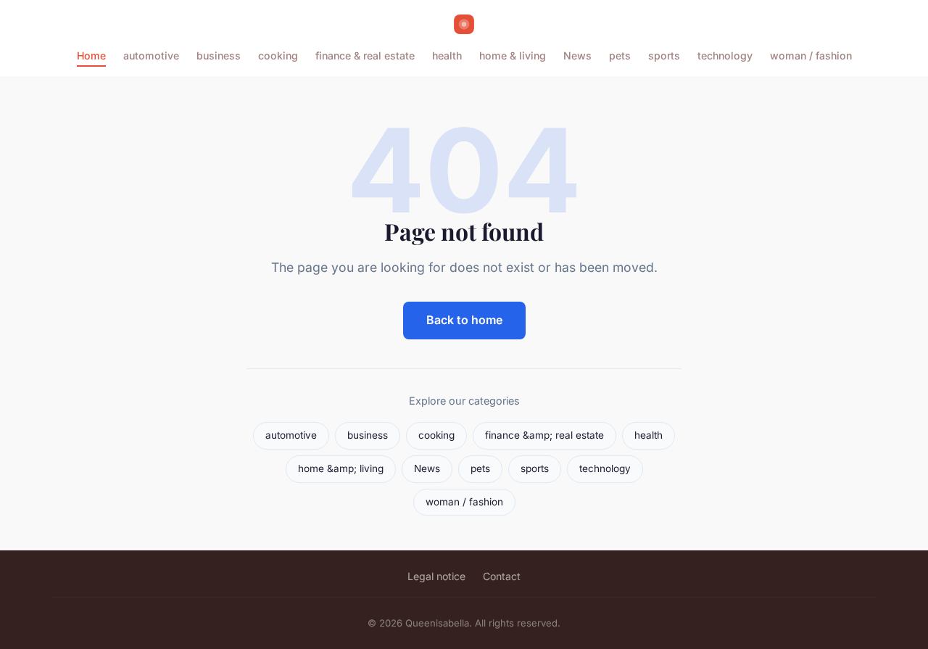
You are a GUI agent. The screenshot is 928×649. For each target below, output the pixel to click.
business (218, 55)
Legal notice (436, 576)
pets (620, 55)
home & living (512, 55)
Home (91, 55)
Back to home (464, 320)
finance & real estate (365, 55)
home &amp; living (341, 468)
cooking (278, 55)
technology (725, 55)
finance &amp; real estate (544, 435)
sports (664, 55)
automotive (151, 55)
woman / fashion (811, 55)
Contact (502, 576)
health (447, 55)
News (577, 55)
